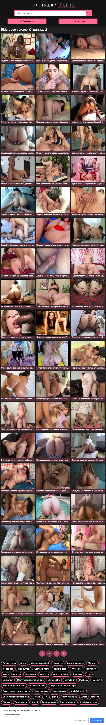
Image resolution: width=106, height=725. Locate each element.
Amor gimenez (49, 702)
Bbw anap (16, 674)
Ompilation (8, 680)
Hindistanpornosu (88, 702)
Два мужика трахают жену (16, 697)
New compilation (61, 674)
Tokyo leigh (69, 680)
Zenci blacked (21, 702)
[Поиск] (89, 13)
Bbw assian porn (37, 685)
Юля (5, 674)
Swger (84, 697)
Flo (45, 697)
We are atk (8, 669)
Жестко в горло (41, 669)
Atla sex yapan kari (40, 663)
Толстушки (52, 5)
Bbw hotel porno (68, 702)
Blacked (6, 702)
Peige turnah (23, 669)
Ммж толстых (41, 691)
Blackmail (92, 663)
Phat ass (83, 680)
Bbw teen (77, 674)
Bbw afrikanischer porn (14, 685)
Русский (96, 680)
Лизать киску (9, 663)
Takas (37, 697)
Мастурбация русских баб (30, 680)
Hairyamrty (91, 669)
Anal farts (76, 669)
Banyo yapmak (69, 697)
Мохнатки (58, 663)
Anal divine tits (77, 691)
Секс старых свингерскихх (16, 691)
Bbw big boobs (60, 669)
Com (89, 674)
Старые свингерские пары (63, 685)
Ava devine (30, 674)
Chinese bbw (54, 680)
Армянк (54, 697)
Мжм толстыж (59, 691)
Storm (23, 663)
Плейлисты (28, 21)
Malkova (95, 697)
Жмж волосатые (75, 663)
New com (44, 674)
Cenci (35, 702)
